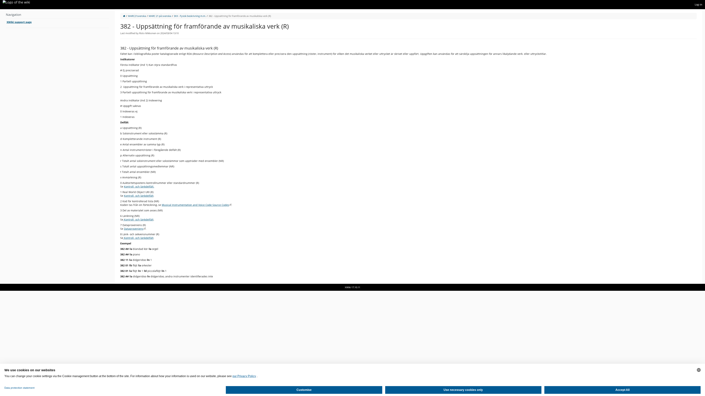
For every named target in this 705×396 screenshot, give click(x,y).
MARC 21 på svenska (160, 16)
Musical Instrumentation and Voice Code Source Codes (195, 205)
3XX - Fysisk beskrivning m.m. (190, 16)
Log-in (698, 4)
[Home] (124, 16)
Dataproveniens (133, 228)
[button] (112, 146)
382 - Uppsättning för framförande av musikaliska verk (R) (240, 16)
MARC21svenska (137, 16)
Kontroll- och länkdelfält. (139, 186)
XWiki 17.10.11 (352, 287)
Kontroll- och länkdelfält (138, 195)
